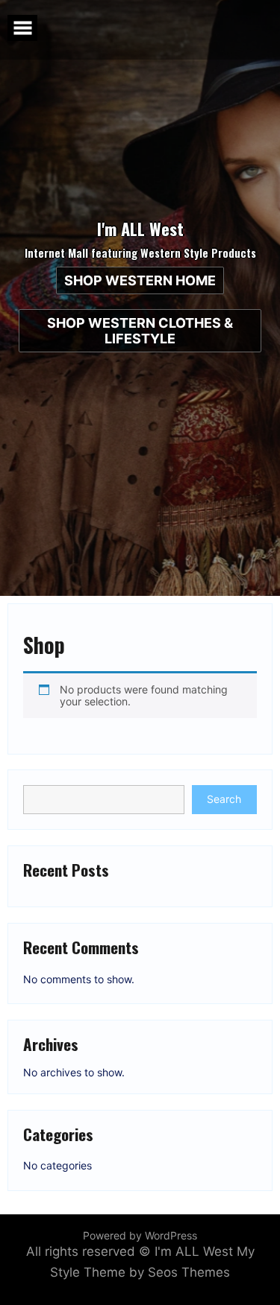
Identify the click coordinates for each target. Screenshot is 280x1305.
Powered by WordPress (140, 1235)
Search (224, 799)
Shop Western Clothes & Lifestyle (140, 330)
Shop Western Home (140, 280)
